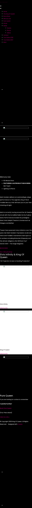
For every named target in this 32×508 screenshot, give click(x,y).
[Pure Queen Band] (16, 358)
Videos (9, 33)
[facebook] (17, 89)
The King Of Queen (9, 14)
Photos (9, 30)
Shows (5, 23)
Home (5, 11)
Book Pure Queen (6, 408)
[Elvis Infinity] (16, 267)
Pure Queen (6, 21)
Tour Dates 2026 (8, 37)
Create (20, 424)
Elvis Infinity (6, 16)
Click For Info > (5, 417)
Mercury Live (7, 18)
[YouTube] (17, 123)
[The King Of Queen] (16, 312)
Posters (9, 28)
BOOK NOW (4, 248)
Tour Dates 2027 (8, 40)
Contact (5, 35)
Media (5, 25)
